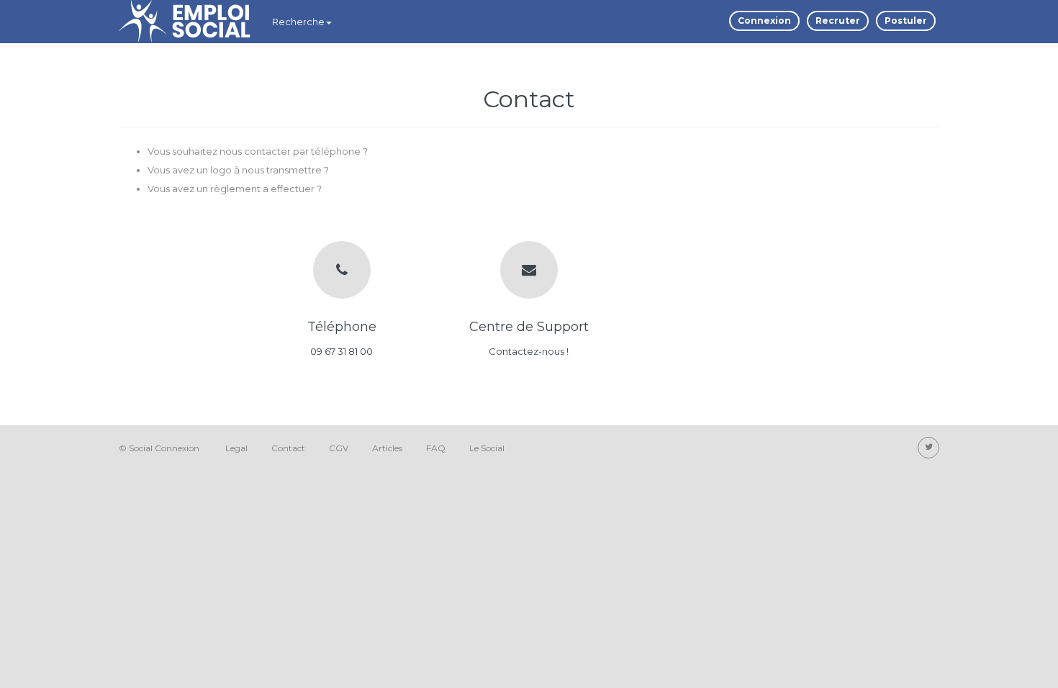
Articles (387, 448)
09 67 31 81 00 (341, 351)
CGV (338, 448)
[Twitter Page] (928, 447)
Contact (288, 448)
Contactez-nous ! (529, 351)
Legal (236, 448)
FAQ (436, 448)
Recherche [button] (298, 21)
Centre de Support (529, 327)
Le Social (487, 448)
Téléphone (341, 327)
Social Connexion (164, 448)
